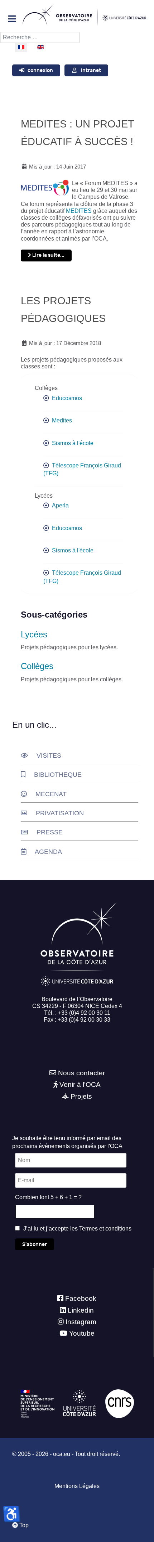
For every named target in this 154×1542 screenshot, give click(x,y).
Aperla (60, 505)
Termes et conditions (105, 1228)
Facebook (80, 1298)
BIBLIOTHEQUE (58, 774)
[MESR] (37, 1403)
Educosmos (67, 398)
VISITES (49, 755)
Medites (62, 420)
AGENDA (48, 851)
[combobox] (40, 37)
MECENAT (51, 794)
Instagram (81, 1322)
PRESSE (50, 832)
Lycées (34, 634)
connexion (40, 70)
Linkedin (81, 1310)
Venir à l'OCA (80, 1084)
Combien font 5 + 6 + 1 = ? (48, 1197)
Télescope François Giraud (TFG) (82, 469)
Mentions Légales (77, 1486)
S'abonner (34, 1244)
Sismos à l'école (72, 443)
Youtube (82, 1333)
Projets (81, 1096)
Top (23, 1525)
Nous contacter (81, 1073)
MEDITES (79, 211)
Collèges (37, 666)
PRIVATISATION (60, 813)
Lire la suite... (47, 255)
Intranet (91, 70)
